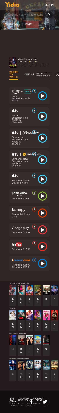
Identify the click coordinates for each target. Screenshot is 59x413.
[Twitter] (45, 402)
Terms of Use (17, 405)
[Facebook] (31, 402)
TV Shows (11, 24)
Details (29, 74)
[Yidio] (12, 5)
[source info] (33, 91)
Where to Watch (13, 74)
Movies (28, 24)
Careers (13, 401)
